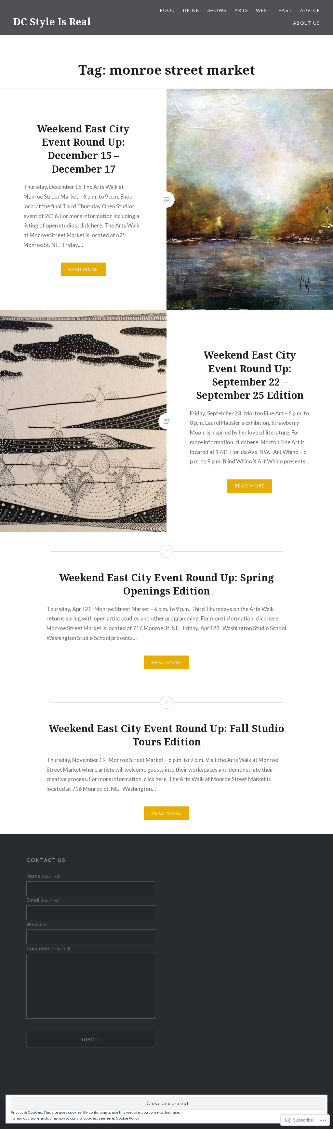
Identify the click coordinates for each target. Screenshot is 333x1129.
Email (42, 900)
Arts (241, 10)
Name (43, 876)
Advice (310, 10)
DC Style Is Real (52, 21)
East (285, 10)
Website (36, 924)
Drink (191, 10)
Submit (91, 1039)
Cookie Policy (127, 1118)
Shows (217, 10)
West (263, 10)
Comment (48, 948)
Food (167, 10)
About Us (306, 23)
